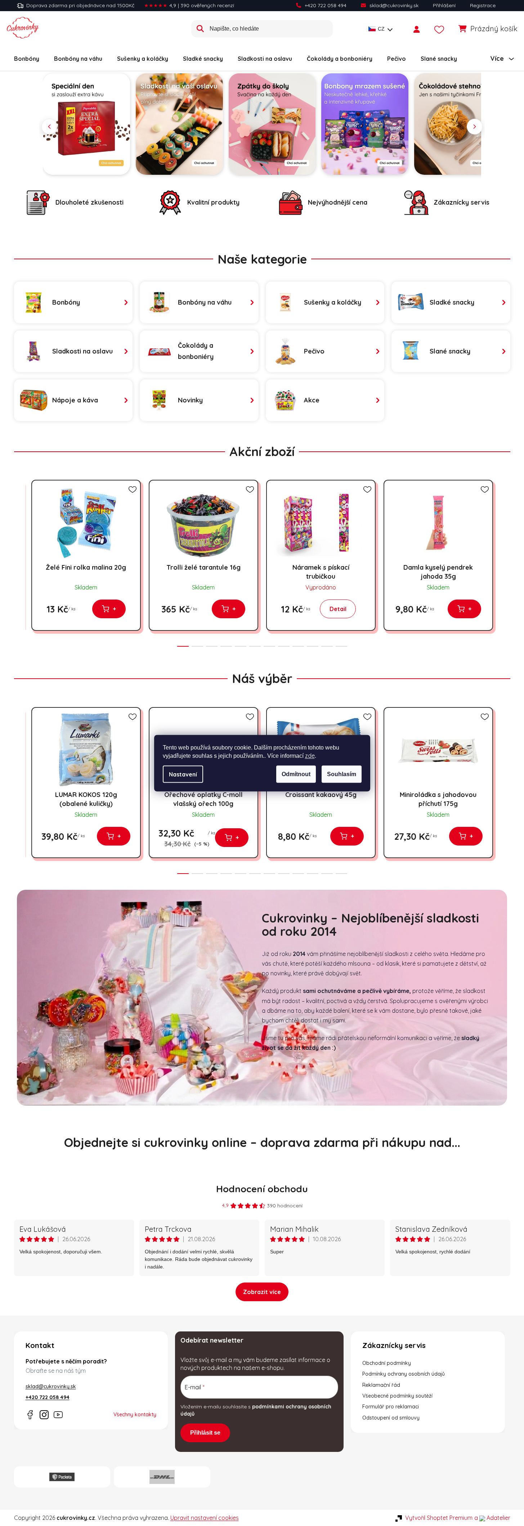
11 (341, 646)
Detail (338, 608)
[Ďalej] (475, 127)
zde (310, 755)
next (504, 561)
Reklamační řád (381, 1385)
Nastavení (183, 774)
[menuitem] (26, 58)
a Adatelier (492, 1517)
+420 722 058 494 (325, 5)
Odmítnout (296, 774)
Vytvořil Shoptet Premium (439, 1517)
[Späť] (49, 127)
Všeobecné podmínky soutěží (397, 1396)
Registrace (483, 5)
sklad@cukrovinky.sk (394, 5)
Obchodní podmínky (386, 1363)
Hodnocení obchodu (262, 1189)
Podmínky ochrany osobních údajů (403, 1374)
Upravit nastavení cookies (204, 1517)
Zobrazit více (262, 1291)
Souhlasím (341, 774)
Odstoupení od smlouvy (391, 1418)
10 (327, 646)
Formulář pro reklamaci (390, 1406)
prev (20, 561)
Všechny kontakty (134, 1414)
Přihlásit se (205, 1433)
